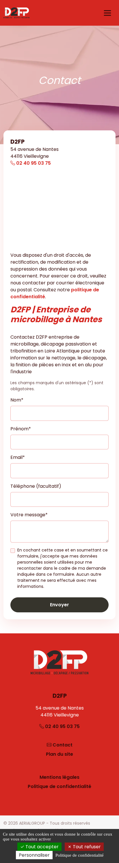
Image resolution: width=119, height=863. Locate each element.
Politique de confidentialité (59, 786)
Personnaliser (34, 855)
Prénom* (20, 428)
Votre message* (29, 514)
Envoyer (59, 604)
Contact (62, 745)
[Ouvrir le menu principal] (107, 13)
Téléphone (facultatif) (35, 486)
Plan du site (59, 754)
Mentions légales (59, 777)
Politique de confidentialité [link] (79, 855)
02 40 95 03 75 (33, 163)
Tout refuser (86, 846)
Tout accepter (41, 846)
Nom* (16, 400)
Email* (17, 457)
